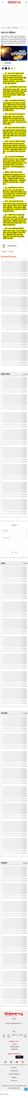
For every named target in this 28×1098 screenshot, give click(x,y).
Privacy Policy (14, 1071)
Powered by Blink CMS (14, 1088)
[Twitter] (6, 68)
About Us (14, 1067)
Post (15, 552)
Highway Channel (14, 1046)
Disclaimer (14, 1077)
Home (3, 27)
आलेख (3, 563)
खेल (17, 1035)
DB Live (15, 1044)
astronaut (11, 251)
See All (25, 374)
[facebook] (3, 68)
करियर (20, 1035)
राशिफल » (9, 27)
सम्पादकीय (4, 713)
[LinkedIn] (9, 68)
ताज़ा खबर (4, 1035)
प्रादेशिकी (4, 863)
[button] (2, 3)
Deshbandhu (7, 63)
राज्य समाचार (8, 1035)
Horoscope (4, 251)
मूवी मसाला (25, 1035)
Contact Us (14, 1080)
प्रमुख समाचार (5, 374)
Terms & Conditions (14, 1074)
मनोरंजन (14, 1035)
